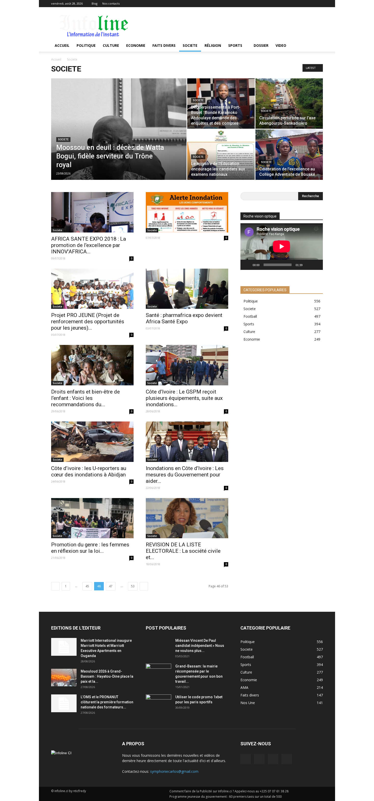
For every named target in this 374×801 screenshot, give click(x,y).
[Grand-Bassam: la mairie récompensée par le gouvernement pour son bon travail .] (158, 672)
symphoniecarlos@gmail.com (174, 771)
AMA (244, 687)
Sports (235, 45)
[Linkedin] (302, 3)
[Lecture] (247, 264)
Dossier (261, 45)
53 (133, 586)
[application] (281, 246)
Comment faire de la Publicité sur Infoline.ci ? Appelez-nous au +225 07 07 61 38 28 (229, 791)
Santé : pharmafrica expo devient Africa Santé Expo (184, 318)
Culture (111, 45)
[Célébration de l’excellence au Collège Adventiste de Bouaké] (289, 154)
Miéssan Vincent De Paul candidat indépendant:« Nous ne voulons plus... (199, 645)
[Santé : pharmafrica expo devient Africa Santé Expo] (187, 289)
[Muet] (308, 264)
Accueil (62, 45)
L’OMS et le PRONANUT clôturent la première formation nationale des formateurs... (107, 702)
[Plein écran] (316, 264)
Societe (190, 45)
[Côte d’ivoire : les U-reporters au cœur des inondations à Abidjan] (92, 441)
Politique (86, 45)
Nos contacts (111, 3)
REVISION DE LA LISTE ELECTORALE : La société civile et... (183, 551)
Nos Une (247, 702)
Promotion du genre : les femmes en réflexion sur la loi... (90, 548)
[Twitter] (310, 3)
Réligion (213, 45)
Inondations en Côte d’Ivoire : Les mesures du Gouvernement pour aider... (185, 474)
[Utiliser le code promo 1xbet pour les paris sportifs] (158, 703)
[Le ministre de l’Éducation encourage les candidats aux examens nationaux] (221, 154)
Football (250, 316)
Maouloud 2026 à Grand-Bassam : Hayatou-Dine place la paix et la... (107, 676)
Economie (135, 45)
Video (281, 45)
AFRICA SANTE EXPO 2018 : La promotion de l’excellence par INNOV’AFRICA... (88, 245)
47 (110, 586)
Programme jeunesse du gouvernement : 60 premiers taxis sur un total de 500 (225, 796)
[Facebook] (294, 3)
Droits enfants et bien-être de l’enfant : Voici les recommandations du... (85, 398)
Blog (94, 3)
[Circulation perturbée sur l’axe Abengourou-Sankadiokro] (289, 103)
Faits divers (164, 45)
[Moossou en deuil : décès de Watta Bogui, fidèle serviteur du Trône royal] (118, 137)
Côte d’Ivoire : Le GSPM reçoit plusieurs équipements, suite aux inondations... (184, 398)
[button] (317, 45)
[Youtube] (319, 3)
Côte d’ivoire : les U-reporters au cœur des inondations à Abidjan (88, 471)
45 (87, 586)
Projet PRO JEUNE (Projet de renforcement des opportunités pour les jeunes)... (87, 321)
